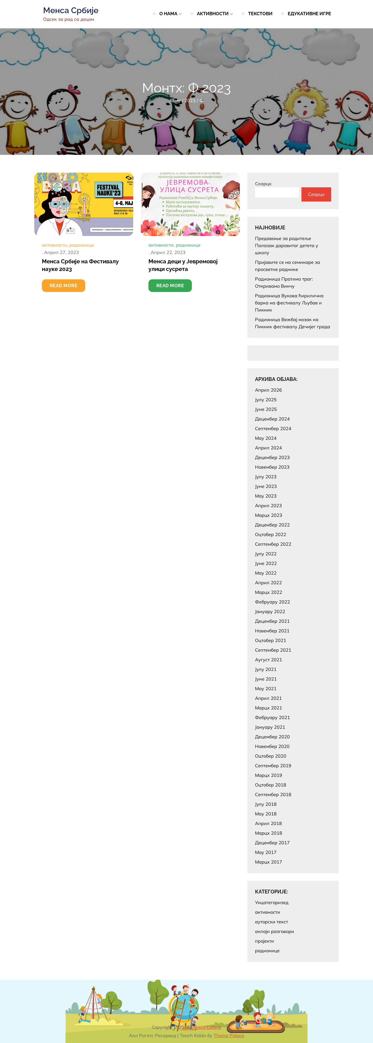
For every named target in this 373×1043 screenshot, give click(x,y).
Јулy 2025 (266, 399)
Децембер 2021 (272, 621)
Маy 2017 (266, 852)
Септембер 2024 (273, 428)
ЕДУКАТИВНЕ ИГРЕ (309, 13)
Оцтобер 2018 (270, 785)
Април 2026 (268, 390)
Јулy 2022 (266, 554)
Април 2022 (268, 582)
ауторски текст (271, 922)
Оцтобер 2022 (270, 534)
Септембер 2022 (273, 544)
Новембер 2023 (272, 467)
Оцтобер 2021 (270, 640)
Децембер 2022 (272, 525)
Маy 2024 (266, 438)
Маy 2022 (266, 573)
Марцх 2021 (268, 708)
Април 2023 (268, 505)
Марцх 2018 (268, 833)
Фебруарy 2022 (272, 602)
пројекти (264, 941)
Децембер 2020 (272, 737)
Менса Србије (70, 10)
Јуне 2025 (266, 409)
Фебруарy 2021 (272, 717)
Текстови (260, 13)
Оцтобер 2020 (270, 756)
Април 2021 (268, 698)
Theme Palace (229, 1035)
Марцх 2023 (268, 515)
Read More (63, 285)
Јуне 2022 (266, 563)
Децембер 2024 (272, 419)
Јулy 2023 (266, 477)
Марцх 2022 (268, 592)
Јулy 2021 (266, 669)
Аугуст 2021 (268, 660)
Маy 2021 (266, 688)
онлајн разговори (274, 931)
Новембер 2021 (272, 631)
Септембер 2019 (273, 765)
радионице (81, 245)
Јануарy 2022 (270, 611)
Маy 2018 (266, 814)
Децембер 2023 (272, 457)
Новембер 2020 (272, 746)
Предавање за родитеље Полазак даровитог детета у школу (286, 245)
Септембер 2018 (273, 794)
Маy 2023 (266, 496)
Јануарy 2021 (270, 727)
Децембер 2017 (272, 843)
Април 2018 (268, 823)
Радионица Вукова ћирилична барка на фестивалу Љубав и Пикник (289, 303)
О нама (168, 13)
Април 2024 (268, 448)
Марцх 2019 (268, 775)
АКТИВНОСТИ (213, 13)
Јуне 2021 (266, 679)
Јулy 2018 (266, 804)
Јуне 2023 (266, 486)
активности (54, 245)
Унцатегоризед (272, 902)
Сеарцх (263, 184)
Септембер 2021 (273, 650)
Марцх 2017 (268, 862)
